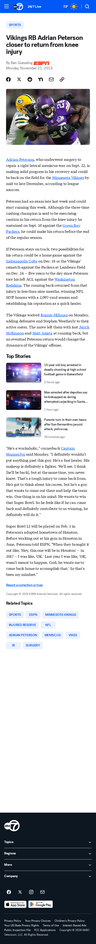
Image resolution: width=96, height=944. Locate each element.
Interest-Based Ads (74, 925)
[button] (6, 6)
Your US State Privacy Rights (21, 925)
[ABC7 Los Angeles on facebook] (9, 892)
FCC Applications (45, 930)
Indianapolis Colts (21, 260)
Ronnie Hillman (54, 314)
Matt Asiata (42, 332)
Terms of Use (51, 925)
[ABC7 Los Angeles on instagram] (31, 892)
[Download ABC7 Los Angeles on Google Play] (40, 904)
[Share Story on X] (19, 79)
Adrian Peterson (20, 159)
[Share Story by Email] (51, 79)
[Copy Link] (62, 79)
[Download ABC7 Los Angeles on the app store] (15, 904)
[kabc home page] (12, 825)
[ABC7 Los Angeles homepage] (18, 6)
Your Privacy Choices (38, 920)
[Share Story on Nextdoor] (41, 79)
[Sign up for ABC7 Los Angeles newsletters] (42, 892)
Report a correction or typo (24, 585)
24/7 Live (34, 6)
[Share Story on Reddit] (30, 79)
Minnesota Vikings (68, 177)
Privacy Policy (12, 920)
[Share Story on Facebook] (8, 79)
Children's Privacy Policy (70, 920)
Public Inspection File (17, 930)
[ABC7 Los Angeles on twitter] (20, 892)
